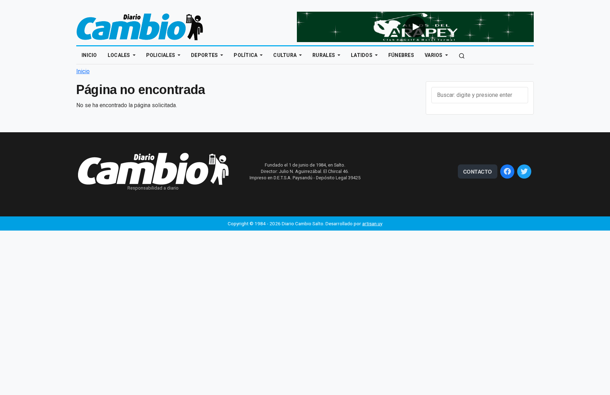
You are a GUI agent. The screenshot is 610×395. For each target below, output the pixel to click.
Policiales (161, 55)
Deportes (205, 55)
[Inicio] (139, 26)
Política (246, 55)
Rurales (324, 55)
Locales (119, 55)
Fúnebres (401, 55)
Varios (434, 55)
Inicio (89, 55)
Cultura (285, 55)
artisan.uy (372, 223)
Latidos (362, 55)
